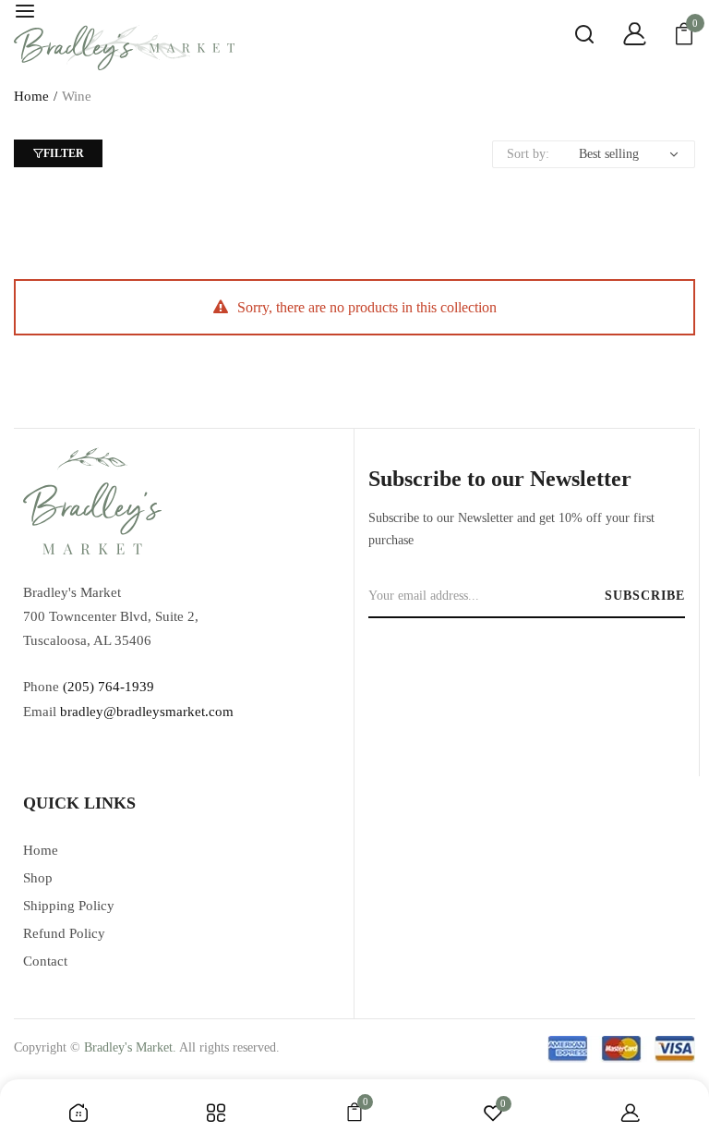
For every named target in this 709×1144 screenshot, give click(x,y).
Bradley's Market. (130, 1047)
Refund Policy (64, 933)
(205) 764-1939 (108, 686)
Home (31, 96)
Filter (63, 153)
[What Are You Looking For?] (570, 37)
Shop (38, 877)
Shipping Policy (68, 905)
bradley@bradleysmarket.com (147, 711)
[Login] (620, 37)
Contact (45, 961)
